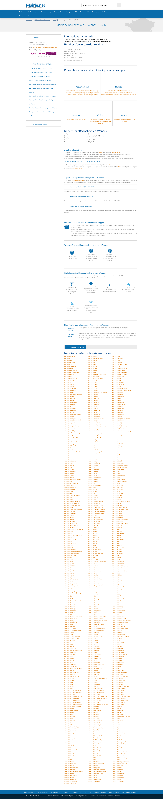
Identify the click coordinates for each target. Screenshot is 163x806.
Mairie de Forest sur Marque (120, 509)
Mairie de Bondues (69, 412)
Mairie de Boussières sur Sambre (73, 420)
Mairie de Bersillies (69, 400)
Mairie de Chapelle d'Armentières (97, 561)
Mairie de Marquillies (118, 605)
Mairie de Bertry (116, 400)
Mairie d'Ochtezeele (69, 640)
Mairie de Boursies (69, 416)
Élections (117, 796)
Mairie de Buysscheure (94, 430)
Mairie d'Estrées (68, 491)
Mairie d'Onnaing (93, 642)
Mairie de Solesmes (69, 720)
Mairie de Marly (68, 603)
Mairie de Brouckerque (94, 424)
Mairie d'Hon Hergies (118, 547)
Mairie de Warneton (117, 766)
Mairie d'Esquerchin (69, 489)
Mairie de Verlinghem (70, 746)
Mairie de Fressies (69, 515)
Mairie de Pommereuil (70, 654)
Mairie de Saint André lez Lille (96, 692)
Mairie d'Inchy (68, 557)
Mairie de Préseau (69, 658)
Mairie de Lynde (68, 595)
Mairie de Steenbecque (94, 724)
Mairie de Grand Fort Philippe (120, 523)
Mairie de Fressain (117, 513)
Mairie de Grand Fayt (94, 523)
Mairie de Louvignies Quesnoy (72, 593)
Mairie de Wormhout (70, 779)
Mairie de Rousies (69, 684)
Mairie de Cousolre (69, 454)
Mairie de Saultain (69, 712)
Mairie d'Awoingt (116, 378)
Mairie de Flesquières (94, 503)
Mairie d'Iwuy (92, 557)
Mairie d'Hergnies (93, 543)
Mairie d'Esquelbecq (117, 487)
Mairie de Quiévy (92, 666)
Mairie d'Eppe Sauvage (118, 479)
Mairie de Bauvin (92, 386)
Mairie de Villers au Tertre (95, 752)
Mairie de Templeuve (70, 730)
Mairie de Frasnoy (117, 511)
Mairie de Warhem (69, 766)
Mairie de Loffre (68, 589)
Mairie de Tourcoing (69, 738)
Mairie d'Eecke (116, 473)
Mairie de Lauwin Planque (95, 571)
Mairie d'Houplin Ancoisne (95, 553)
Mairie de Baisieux (69, 382)
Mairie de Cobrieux (69, 450)
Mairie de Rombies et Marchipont (97, 678)
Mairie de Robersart (69, 678)
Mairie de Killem (116, 559)
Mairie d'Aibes (116, 356)
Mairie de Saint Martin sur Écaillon (97, 698)
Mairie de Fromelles (117, 515)
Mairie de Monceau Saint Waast (73, 617)
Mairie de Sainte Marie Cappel (72, 706)
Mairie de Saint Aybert (94, 694)
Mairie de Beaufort (93, 390)
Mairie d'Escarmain (117, 483)
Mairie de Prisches (69, 660)
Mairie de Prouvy (93, 660)
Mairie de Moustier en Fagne (96, 625)
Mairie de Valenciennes (94, 742)
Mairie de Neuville (93, 565)
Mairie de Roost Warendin (119, 680)
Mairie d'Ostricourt (69, 646)
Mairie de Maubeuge (70, 609)
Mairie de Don (68, 468)
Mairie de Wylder (116, 779)
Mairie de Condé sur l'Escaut (72, 452)
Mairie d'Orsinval (116, 644)
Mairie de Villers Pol (69, 756)
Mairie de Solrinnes (117, 720)
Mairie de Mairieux (69, 597)
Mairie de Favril (92, 573)
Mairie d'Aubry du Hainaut (71, 372)
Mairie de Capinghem (94, 436)
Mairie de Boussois (93, 420)
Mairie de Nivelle (68, 634)
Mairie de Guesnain (69, 527)
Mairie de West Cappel (70, 775)
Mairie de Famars (93, 495)
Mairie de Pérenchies (118, 648)
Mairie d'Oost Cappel (118, 642)
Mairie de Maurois (117, 609)
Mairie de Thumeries (117, 732)
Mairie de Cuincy (116, 458)
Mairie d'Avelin (68, 376)
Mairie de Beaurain (69, 392)
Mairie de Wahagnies (94, 758)
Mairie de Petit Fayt (93, 650)
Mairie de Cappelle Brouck (119, 436)
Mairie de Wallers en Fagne (95, 760)
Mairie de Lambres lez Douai (120, 567)
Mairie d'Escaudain (69, 485)
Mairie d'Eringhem (93, 481)
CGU (43, 796)
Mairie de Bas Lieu (69, 386)
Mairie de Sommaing (94, 722)
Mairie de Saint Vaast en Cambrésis (98, 704)
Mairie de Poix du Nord (118, 652)
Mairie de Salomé (117, 706)
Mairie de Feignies (93, 497)
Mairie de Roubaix (93, 682)
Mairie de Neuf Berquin (118, 626)
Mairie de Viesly (68, 748)
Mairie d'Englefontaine (94, 477)
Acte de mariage (46, 12)
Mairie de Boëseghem (70, 410)
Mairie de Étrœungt (117, 493)
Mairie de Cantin (116, 434)
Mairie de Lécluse (117, 575)
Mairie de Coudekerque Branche (97, 452)
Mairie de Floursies (117, 505)
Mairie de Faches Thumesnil (72, 495)
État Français (110, 796)
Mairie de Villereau (69, 752)
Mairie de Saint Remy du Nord (72, 702)
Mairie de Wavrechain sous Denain (73, 771)
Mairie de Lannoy (117, 569)
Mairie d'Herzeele (117, 545)
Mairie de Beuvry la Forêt (119, 404)
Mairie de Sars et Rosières (71, 710)
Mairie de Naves (92, 626)
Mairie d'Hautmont (93, 537)
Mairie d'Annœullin (69, 362)
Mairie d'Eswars (68, 493)
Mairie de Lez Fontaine (70, 583)
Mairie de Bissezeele (117, 406)
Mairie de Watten (117, 768)
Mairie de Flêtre (116, 503)
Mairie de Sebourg (117, 712)
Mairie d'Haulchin (93, 535)
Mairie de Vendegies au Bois (120, 742)
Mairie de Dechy (92, 462)
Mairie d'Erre (91, 483)
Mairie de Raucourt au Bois (71, 672)
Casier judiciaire (121, 12)
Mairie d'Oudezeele (93, 646)
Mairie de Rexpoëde (117, 674)
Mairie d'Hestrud (68, 547)
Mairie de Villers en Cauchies (120, 752)
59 (110, 165)
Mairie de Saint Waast (118, 704)
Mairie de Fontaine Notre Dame (73, 509)
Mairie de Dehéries (117, 462)
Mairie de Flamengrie (118, 561)
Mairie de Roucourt (117, 682)
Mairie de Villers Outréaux (95, 754)
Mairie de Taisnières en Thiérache (73, 728)
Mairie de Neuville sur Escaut (96, 630)
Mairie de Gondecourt (94, 521)
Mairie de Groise (92, 563)
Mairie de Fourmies (69, 511)
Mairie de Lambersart (94, 567)
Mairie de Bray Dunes (94, 422)
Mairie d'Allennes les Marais (95, 358)
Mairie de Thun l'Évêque (70, 734)
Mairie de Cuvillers (93, 460)
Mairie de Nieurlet (117, 632)
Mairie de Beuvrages (93, 404)
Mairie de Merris (92, 613)
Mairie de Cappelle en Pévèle (72, 438)
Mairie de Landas (69, 569)
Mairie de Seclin (68, 714)
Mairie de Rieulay (93, 676)
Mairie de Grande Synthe (71, 525)
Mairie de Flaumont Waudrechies (121, 501)
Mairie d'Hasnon (68, 533)
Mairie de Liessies (117, 583)
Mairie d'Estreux (92, 491)
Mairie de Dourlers (69, 469)
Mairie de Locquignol (118, 587)
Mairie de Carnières (117, 438)
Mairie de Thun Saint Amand (96, 734)
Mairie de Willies (92, 777)
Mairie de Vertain (93, 746)
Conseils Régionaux (53, 796)
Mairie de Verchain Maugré (119, 744)
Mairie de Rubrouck (117, 684)
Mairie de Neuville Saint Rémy (72, 630)
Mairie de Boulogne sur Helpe (72, 414)
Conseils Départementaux (81, 796)
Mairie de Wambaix (69, 762)
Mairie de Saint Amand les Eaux (73, 692)
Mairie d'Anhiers (68, 360)
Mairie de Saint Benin (118, 694)
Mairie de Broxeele (117, 424)
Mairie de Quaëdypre (94, 662)
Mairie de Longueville (118, 563)
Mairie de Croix (68, 458)
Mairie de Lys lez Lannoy (95, 595)
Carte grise (95, 12)
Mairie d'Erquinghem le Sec (119, 481)
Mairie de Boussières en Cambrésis (121, 418)
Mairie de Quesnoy (69, 575)
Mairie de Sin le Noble (94, 718)
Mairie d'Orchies (68, 644)
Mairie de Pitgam (92, 652)
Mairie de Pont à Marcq (94, 654)
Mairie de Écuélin (92, 473)
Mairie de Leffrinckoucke (71, 579)
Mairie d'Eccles (116, 471)
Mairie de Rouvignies (94, 684)
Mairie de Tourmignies (94, 738)
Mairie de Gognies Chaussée (120, 519)
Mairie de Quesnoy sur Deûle (96, 664)
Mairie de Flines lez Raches (95, 505)
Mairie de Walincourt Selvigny (120, 758)
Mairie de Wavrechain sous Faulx (97, 771)
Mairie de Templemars (118, 728)
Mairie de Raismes (69, 670)
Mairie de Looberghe (118, 589)
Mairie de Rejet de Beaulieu (119, 672)
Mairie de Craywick (117, 454)
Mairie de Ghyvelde (117, 517)
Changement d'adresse (26, 16)
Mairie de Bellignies (117, 394)
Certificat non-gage (108, 12)
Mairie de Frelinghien (70, 513)
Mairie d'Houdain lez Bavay (71, 553)
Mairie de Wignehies (117, 775)
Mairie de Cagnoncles (70, 432)
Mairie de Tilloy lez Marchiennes (97, 736)
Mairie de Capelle (69, 436)
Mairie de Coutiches (93, 454)
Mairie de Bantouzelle (118, 384)
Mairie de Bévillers (69, 406)
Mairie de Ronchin (69, 680)
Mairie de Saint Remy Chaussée (120, 700)
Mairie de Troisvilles (117, 740)
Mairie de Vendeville (93, 744)
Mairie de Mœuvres (69, 626)
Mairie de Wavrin (116, 771)
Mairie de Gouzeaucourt (71, 523)
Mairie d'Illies (115, 555)
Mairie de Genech (69, 517)
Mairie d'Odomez (93, 640)
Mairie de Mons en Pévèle (119, 619)
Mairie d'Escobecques (70, 487)
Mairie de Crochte (117, 456)
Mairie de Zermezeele (94, 781)
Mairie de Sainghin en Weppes (96, 690)
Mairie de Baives (92, 382)
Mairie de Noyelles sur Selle (71, 638)
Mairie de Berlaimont (118, 396)
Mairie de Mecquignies (94, 611)
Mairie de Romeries (117, 678)
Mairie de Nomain (93, 634)
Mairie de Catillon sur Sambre (72, 442)
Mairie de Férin (92, 499)
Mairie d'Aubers (92, 370)
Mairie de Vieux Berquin (94, 748)
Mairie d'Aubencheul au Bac (119, 368)
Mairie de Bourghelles (118, 414)
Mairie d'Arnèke (92, 366)
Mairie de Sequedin (93, 716)
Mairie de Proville (117, 660)
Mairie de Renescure (69, 674)
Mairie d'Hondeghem (70, 549)
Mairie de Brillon (68, 424)
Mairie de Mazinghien (70, 611)
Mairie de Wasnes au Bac (71, 768)
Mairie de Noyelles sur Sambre (120, 636)
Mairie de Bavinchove (70, 388)
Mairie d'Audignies (69, 374)
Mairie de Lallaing (69, 567)
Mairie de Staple (68, 724)
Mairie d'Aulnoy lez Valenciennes (97, 374)
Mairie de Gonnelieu (117, 521)
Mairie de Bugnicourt (118, 428)
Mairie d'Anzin (68, 364)
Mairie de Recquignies (94, 672)
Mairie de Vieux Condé (118, 748)
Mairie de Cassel (116, 440)
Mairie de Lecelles (93, 575)
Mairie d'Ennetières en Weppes (72, 479)
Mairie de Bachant (69, 380)
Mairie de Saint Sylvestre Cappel (73, 704)
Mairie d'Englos (116, 477)
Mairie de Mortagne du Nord (120, 623)
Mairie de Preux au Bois (94, 658)
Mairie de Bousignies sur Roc (96, 418)
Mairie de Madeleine (69, 565)
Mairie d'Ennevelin (93, 479)
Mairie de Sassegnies (117, 710)
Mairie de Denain (68, 464)
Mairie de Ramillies (93, 670)
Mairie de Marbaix (117, 597)
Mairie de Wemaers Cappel (95, 773)
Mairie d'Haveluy (116, 537)
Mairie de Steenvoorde (70, 726)
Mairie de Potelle (68, 656)
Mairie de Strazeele (117, 726)
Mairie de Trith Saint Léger (95, 740)
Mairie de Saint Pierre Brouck (72, 700)
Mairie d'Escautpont (117, 485)
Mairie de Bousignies (70, 418)
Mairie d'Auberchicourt (70, 370)
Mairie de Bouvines (69, 422)
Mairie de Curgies (69, 460)
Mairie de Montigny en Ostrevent (121, 621)
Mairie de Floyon (68, 507)
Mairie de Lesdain (117, 579)
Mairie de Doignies (93, 466)
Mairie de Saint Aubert (118, 692)
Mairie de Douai (92, 468)
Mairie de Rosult (68, 682)
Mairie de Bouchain (117, 412)
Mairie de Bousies (117, 416)
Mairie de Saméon (69, 708)
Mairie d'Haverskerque (70, 539)
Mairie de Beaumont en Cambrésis (121, 390)
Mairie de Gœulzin (117, 527)
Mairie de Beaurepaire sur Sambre (97, 392)
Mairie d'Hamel (116, 529)
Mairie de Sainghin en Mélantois (73, 690)
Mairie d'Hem (116, 541)
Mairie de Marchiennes (70, 599)
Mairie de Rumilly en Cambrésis (120, 686)
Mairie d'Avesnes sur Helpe (95, 378)
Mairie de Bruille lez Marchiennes (97, 426)
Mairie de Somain (69, 722)
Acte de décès (58, 12)
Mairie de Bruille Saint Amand (120, 426)
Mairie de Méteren (69, 615)
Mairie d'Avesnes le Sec (118, 376)
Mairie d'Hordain (92, 551)
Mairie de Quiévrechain (70, 666)
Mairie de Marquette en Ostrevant (73, 605)
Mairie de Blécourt (93, 408)
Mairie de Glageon (69, 519)
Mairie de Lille (116, 585)
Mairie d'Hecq (68, 541)
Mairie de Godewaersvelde (95, 519)
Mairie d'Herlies (68, 545)
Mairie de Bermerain (69, 398)
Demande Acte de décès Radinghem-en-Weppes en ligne (82, 95)
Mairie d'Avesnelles (93, 376)
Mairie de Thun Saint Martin (120, 734)
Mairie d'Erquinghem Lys (71, 483)
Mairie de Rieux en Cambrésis (120, 676)
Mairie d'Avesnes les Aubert (71, 378)
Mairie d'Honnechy (117, 549)
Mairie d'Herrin (92, 545)
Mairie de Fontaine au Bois (95, 507)
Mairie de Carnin (68, 440)
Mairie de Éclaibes (69, 473)
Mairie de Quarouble (117, 662)
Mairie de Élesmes (69, 475)
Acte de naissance (32, 12)
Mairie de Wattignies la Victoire (96, 770)
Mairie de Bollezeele (117, 410)
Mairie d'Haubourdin (118, 533)
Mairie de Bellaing (93, 394)
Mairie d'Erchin (68, 481)
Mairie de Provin (68, 662)
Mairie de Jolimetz (93, 559)
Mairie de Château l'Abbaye (71, 446)
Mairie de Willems (69, 777)
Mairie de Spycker (117, 722)
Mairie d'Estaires (92, 489)
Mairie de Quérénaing (70, 664)
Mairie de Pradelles (93, 656)
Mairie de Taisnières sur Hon (96, 728)
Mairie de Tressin (68, 740)
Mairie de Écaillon (93, 471)
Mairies (21, 12)
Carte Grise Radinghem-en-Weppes (100, 119)
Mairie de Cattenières (94, 442)
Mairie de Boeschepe (118, 408)
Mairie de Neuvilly (117, 630)
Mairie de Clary (116, 448)
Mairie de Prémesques (118, 656)
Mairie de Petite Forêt (118, 650)
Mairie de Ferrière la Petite (95, 501)
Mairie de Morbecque (94, 623)
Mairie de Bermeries (93, 398)
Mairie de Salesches (93, 706)
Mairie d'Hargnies (117, 531)
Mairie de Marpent (117, 603)
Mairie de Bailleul (116, 380)
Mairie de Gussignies (93, 527)
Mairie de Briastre (117, 422)
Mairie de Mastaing (117, 607)
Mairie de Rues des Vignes (95, 579)
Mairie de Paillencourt (70, 648)
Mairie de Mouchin (69, 625)
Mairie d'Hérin (116, 543)
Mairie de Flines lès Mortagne (72, 505)
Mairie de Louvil (92, 593)
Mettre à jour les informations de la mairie (73, 60)
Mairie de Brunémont (70, 428)
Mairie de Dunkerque (118, 469)
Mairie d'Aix (67, 358)
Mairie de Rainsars (117, 668)
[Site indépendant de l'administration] (54, 5)
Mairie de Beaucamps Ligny (119, 388)
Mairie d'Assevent (69, 368)
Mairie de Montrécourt (70, 623)
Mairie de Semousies (117, 714)
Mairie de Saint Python (94, 700)
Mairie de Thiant (116, 730)
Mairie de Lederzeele (70, 577)
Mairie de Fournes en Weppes (96, 511)
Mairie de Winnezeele (118, 777)
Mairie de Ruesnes (69, 686)
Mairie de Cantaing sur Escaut (96, 434)
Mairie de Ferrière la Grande (72, 501)
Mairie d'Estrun (116, 491)
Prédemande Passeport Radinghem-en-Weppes (118, 93)
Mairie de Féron (116, 499)
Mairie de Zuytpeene (70, 783)
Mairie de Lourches (117, 591)
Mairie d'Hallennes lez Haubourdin (73, 529)
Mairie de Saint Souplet (118, 702)
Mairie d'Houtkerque (70, 555)
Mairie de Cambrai (93, 432)
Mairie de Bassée (68, 561)
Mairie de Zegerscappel (70, 781)
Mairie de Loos (92, 591)
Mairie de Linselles (93, 587)
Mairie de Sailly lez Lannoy (119, 688)
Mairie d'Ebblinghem (70, 471)
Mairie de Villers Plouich (118, 754)
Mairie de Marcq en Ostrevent (72, 601)
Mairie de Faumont (117, 495)
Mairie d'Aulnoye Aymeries (119, 374)
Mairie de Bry (91, 428)
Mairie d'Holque (92, 547)
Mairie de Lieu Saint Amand (71, 585)
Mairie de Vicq (116, 746)
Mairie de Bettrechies (118, 402)
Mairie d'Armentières (70, 366)
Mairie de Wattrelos (117, 770)
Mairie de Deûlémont (94, 464)
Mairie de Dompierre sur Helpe (120, 466)
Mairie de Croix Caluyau (94, 458)
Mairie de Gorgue (69, 563)
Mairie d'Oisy (67, 642)
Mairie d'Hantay (68, 531)
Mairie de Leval (92, 581)
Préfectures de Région (66, 796)
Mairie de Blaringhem (70, 408)
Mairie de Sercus (68, 718)
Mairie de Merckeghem (118, 611)
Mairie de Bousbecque (94, 416)
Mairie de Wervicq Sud (118, 773)
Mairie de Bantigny (93, 384)
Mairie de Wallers (69, 760)
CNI (76, 12)
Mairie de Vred (68, 758)
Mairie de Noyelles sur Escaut (96, 636)
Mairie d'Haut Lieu (69, 537)
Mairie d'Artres (116, 366)
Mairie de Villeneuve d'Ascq (119, 750)
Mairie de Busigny (69, 430)
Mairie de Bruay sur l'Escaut (71, 426)
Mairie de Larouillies (69, 571)
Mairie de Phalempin (70, 652)
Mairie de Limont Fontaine (71, 587)
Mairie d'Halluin (92, 529)
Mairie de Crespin (69, 456)
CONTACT (29, 796)
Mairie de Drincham (93, 469)
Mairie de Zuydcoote (117, 781)
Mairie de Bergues (93, 396)
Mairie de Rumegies (93, 686)
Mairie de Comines (117, 450)
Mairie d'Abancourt (69, 356)
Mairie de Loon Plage (70, 591)
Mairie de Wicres (92, 775)
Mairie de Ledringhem (94, 577)
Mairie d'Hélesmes (93, 541)
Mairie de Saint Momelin (119, 698)
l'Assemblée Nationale (77, 180)
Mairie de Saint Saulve (94, 702)
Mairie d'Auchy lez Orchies (119, 372)
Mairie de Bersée (116, 398)
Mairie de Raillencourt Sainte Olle (73, 668)
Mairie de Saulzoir (93, 712)
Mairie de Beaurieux (117, 392)
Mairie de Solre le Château (95, 720)
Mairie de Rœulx (68, 688)
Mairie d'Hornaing (117, 551)
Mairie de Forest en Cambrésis (96, 509)
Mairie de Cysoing (117, 460)
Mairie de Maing (116, 595)
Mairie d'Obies (92, 638)
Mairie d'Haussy (116, 535)
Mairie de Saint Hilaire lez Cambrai (97, 696)
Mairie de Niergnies (93, 632)
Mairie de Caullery (69, 444)
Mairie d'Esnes (92, 487)
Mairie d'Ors (91, 644)
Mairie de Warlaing (93, 766)
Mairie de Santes (116, 708)
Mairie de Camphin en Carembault (121, 432)
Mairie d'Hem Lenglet (70, 543)
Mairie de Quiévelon (117, 664)
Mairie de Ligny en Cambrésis (96, 585)
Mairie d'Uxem (68, 742)
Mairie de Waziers (69, 773)
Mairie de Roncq (92, 680)
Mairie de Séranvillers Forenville (121, 716)
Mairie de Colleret (93, 450)
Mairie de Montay (69, 621)
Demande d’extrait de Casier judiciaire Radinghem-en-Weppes (118, 95)
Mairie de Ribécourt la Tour (71, 676)
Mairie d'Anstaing (117, 362)
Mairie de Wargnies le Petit (119, 764)
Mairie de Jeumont (69, 559)
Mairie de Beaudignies (70, 390)
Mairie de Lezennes (93, 583)
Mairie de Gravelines (93, 525)
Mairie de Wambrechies (94, 762)
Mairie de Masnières (69, 607)
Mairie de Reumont (93, 674)
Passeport (69, 12)
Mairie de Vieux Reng (94, 750)
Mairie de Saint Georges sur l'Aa (73, 696)
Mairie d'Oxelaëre (117, 646)
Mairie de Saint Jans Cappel (71, 698)
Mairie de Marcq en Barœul (119, 599)
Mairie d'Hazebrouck (118, 539)
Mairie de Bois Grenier (94, 410)
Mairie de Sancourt (93, 708)
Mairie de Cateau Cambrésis (120, 571)
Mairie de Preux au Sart (118, 658)
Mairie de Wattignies (69, 770)
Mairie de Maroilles (93, 603)
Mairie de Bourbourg (94, 414)
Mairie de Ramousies (118, 670)
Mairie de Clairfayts (93, 448)
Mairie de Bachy (92, 380)
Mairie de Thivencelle (94, 732)
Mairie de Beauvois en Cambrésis (73, 394)
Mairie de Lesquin (69, 581)
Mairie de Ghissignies (94, 517)
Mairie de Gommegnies (70, 521)
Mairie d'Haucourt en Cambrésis (73, 535)
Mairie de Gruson (117, 525)
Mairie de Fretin (92, 515)
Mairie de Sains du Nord (118, 690)
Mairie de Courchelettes (118, 452)
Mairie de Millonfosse (118, 615)
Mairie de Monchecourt (70, 619)
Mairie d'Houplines (117, 553)
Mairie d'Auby (92, 372)
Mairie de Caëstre (117, 430)
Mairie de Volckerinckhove (119, 756)
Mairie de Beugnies (69, 404)
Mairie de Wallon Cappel (118, 760)
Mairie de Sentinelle (117, 565)
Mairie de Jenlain (116, 557)
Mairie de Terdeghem (94, 730)
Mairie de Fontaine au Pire (119, 507)
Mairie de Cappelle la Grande (96, 438)
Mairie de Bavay (116, 386)
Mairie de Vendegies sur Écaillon (73, 744)
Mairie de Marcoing (93, 599)
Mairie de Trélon (116, 738)
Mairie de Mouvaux (117, 625)
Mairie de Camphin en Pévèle (72, 434)
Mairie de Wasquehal (94, 768)
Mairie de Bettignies (93, 402)
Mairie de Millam (92, 615)
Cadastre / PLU (84, 12)
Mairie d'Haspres (92, 533)
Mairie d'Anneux (116, 360)
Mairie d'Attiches (92, 368)
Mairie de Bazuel (92, 388)
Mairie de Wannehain (70, 764)
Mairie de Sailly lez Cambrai (95, 688)
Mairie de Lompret (93, 589)
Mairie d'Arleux (92, 364)
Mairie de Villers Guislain (71, 754)
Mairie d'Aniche (92, 360)
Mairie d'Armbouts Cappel (119, 364)
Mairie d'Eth (91, 493)
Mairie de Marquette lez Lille (96, 605)
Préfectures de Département (98, 796)
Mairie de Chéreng (117, 446)
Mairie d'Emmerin (69, 477)
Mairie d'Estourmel (117, 489)
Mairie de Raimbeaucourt (95, 668)
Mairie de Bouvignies (118, 420)
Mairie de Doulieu (69, 573)
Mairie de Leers (116, 577)
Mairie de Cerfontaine (118, 444)
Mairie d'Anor (92, 362)
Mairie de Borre (92, 412)
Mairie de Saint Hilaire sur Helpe (121, 696)
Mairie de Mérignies (69, 613)
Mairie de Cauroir (93, 444)
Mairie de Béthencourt (70, 402)
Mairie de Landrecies (94, 569)
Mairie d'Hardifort (93, 531)
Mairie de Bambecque (118, 382)
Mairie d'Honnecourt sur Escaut (73, 551)
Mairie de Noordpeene (118, 634)
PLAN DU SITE (37, 796)
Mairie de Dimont (69, 466)
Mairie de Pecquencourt (94, 648)
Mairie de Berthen (93, 400)
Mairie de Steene (116, 724)
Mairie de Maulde (93, 609)
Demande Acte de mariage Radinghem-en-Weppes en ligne (82, 93)
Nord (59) (55, 20)
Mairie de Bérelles (69, 396)
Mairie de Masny (92, 607)
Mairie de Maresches (94, 601)
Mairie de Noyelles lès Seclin (72, 636)
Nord (100, 152)
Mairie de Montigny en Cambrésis (97, 621)
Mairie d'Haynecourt (94, 539)
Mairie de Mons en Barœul (95, 619)
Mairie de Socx (116, 718)
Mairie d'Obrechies (117, 638)
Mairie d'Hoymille (93, 555)
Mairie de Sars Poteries (94, 710)
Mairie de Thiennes (69, 732)
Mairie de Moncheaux (118, 617)
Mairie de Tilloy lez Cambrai (71, 736)
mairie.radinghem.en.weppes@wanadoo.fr (45, 47)
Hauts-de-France (115, 152)
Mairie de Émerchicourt (118, 475)
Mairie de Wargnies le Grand (96, 764)
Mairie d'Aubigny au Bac (118, 370)
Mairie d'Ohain (116, 640)
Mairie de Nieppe (69, 632)
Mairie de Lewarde (117, 581)
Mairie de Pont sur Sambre (119, 654)
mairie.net (29, 20)
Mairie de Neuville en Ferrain (120, 628)
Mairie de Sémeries (93, 714)
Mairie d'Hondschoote (94, 549)
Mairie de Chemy (92, 446)
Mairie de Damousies (70, 462)
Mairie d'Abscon (92, 356)
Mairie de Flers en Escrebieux (72, 503)
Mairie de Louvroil (117, 593)
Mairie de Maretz (116, 601)
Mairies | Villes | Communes (42, 20)
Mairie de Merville (117, 613)
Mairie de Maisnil (116, 573)
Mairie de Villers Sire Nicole (95, 756)
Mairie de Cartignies (93, 440)
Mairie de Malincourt (94, 597)
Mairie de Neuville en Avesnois (96, 628)
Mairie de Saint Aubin (70, 694)
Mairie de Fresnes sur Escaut (96, 513)
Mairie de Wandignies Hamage (120, 762)
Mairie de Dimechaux (118, 464)
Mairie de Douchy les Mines (119, 468)
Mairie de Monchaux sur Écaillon (97, 617)
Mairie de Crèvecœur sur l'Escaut (97, 456)
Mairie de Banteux (69, 384)
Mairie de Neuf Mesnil (70, 628)
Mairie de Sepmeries (69, 716)
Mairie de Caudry (116, 442)
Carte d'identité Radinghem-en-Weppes (119, 91)
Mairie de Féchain (69, 497)
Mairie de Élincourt (93, 475)
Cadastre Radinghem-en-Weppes (76, 119)
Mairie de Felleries (117, 497)
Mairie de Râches (116, 666)
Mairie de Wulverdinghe (94, 779)
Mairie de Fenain (68, 499)
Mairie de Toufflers (117, 736)
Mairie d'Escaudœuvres (94, 485)
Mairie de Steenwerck (94, 726)
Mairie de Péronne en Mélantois (73, 650)
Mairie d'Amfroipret (117, 358)
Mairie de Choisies (69, 448)
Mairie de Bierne (92, 406)
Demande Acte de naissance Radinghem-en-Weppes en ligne (82, 91)
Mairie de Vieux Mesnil (70, 750)
